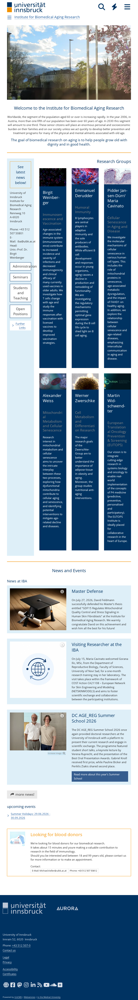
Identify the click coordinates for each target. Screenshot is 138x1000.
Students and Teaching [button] (20, 293)
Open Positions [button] (20, 311)
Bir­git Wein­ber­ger (51, 197)
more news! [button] (24, 794)
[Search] (101, 7)
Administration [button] (22, 266)
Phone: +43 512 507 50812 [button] (83, 870)
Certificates (9, 974)
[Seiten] (127, 7)
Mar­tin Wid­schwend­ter (116, 403)
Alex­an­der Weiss (52, 398)
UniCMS (18, 997)
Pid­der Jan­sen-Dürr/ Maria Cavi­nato (117, 198)
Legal (6, 957)
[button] (13, 65)
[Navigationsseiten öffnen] (9, 17)
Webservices (29, 997)
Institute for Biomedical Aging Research (47, 17)
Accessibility (10, 969)
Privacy (7, 962)
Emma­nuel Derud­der (85, 193)
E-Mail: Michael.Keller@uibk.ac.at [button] (49, 870)
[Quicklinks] (114, 7)
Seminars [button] (20, 277)
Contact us (9, 950)
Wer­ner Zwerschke (85, 398)
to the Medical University (49, 997)
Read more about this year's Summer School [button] (97, 776)
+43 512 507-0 (21, 945)
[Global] (114, 7)
